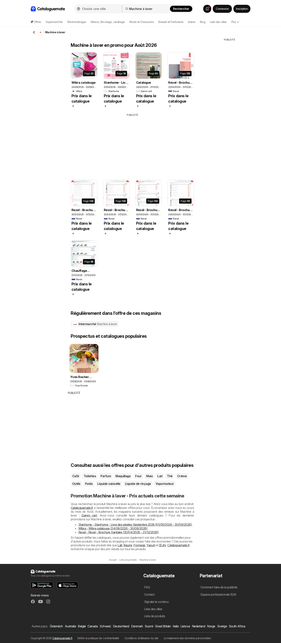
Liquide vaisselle (108, 484)
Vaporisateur (165, 484)
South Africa (237, 626)
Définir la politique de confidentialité (98, 638)
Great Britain (163, 626)
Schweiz (105, 626)
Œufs (162, 545)
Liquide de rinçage (138, 484)
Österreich (56, 626)
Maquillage (123, 476)
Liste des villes (218, 21)
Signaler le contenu (156, 602)
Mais (149, 476)
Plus (233, 21)
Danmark (137, 626)
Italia (176, 626)
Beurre (127, 545)
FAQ (147, 587)
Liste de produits (154, 616)
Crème (182, 476)
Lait (159, 476)
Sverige (222, 626)
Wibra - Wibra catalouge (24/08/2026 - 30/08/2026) (112, 528)
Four (138, 476)
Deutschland (121, 626)
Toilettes (90, 476)
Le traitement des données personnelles (187, 638)
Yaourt (150, 545)
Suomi (149, 626)
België (82, 626)
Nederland (198, 626)
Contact (149, 594)
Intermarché (97, 324)
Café (75, 476)
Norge (211, 626)
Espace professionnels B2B (218, 594)
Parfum (106, 476)
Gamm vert (89, 515)
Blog (202, 21)
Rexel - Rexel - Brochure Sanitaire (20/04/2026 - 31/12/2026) (118, 532)
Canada (93, 626)
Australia (70, 626)
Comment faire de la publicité (219, 587)
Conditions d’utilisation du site (141, 638)
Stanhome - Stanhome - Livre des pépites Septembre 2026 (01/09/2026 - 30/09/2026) (135, 524)
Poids (89, 484)
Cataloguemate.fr (82, 508)
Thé (169, 476)
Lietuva (185, 626)
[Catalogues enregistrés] (207, 9)
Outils (76, 484)
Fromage (139, 545)
